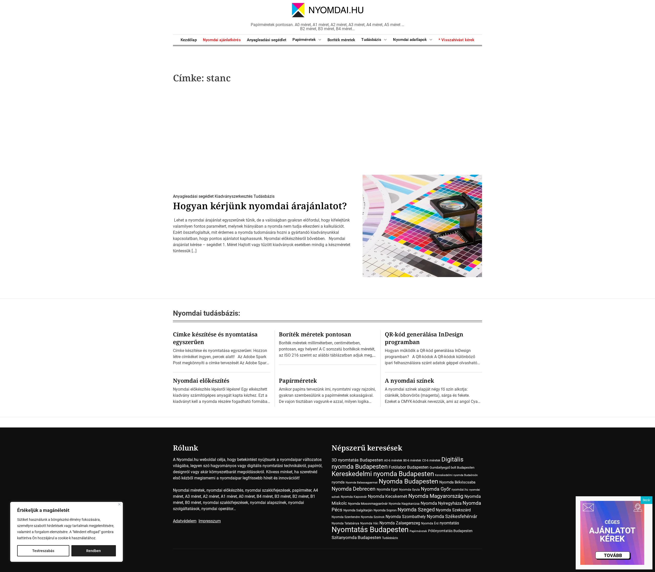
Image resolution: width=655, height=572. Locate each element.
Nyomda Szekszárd (453, 510)
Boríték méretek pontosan (315, 334)
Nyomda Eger (387, 489)
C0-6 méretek (431, 460)
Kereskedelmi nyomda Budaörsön (456, 475)
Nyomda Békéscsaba (457, 482)
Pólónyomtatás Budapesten (450, 531)
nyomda (338, 482)
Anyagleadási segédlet (266, 40)
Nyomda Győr (436, 489)
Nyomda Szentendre (346, 517)
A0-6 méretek (393, 460)
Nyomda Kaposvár (354, 497)
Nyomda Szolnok (373, 517)
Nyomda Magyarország (435, 496)
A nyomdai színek (409, 380)
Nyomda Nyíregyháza (441, 503)
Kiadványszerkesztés (234, 196)
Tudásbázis (371, 39)
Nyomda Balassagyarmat (362, 482)
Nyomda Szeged (416, 510)
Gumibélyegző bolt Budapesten (452, 467)
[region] (66, 532)
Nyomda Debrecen (354, 489)
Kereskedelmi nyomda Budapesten (383, 474)
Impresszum (210, 521)
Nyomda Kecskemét (387, 496)
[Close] (119, 504)
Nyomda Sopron (385, 510)
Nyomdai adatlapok (410, 39)
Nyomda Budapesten (408, 481)
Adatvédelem (184, 521)
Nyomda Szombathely (406, 516)
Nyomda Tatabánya (345, 523)
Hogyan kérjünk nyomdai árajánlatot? (260, 206)
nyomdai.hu (460, 489)
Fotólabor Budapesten (409, 467)
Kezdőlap (189, 40)
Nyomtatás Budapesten (370, 529)
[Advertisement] (327, 131)
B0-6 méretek (412, 460)
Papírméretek (304, 39)
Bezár (646, 500)
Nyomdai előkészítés (201, 380)
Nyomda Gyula (409, 489)
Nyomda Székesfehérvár (452, 516)
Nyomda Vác (369, 523)
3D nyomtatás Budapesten (357, 460)
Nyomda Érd (430, 523)
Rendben (93, 551)
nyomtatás (449, 523)
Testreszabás (43, 551)
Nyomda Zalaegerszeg (399, 523)
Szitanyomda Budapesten (356, 537)
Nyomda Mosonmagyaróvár (368, 503)
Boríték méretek (341, 40)
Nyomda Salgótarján (358, 510)
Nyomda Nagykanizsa (404, 503)
